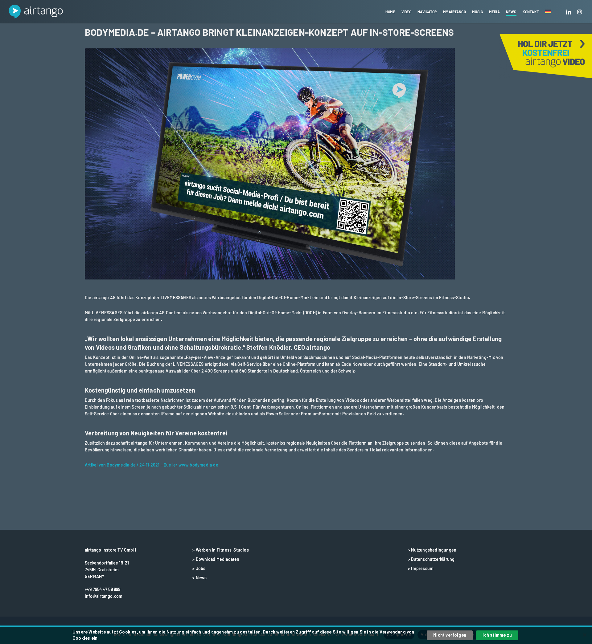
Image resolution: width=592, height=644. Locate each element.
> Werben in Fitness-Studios (220, 549)
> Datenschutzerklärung (431, 559)
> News (199, 577)
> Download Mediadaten (215, 559)
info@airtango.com (103, 596)
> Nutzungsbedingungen (432, 549)
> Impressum (421, 568)
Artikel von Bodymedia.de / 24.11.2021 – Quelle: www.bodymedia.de (151, 464)
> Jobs (198, 568)
